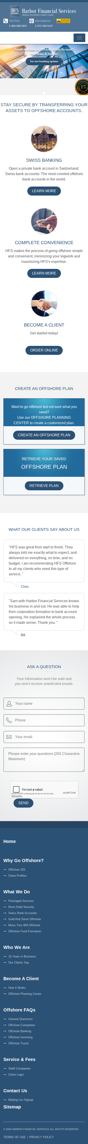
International (42, 21)
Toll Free (14, 21)
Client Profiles (17, 875)
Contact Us (15, 1090)
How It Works (17, 987)
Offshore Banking (19, 1031)
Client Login (16, 1074)
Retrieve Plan (44, 486)
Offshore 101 (16, 869)
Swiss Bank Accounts (22, 913)
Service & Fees (19, 1059)
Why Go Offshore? (23, 860)
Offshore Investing (20, 1037)
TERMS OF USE (14, 1137)
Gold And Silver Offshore (24, 919)
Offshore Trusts (18, 1043)
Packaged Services (21, 901)
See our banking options (44, 61)
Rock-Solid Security (21, 907)
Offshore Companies (21, 1025)
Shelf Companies (19, 1068)
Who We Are (16, 947)
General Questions (20, 1019)
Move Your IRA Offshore (24, 925)
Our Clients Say (18, 962)
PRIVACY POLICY (41, 1137)
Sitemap (12, 1106)
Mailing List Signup (20, 1099)
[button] (6, 69)
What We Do (16, 891)
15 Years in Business (22, 956)
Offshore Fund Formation (24, 931)
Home (9, 841)
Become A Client (21, 978)
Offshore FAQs (19, 1009)
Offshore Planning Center (24, 993)
